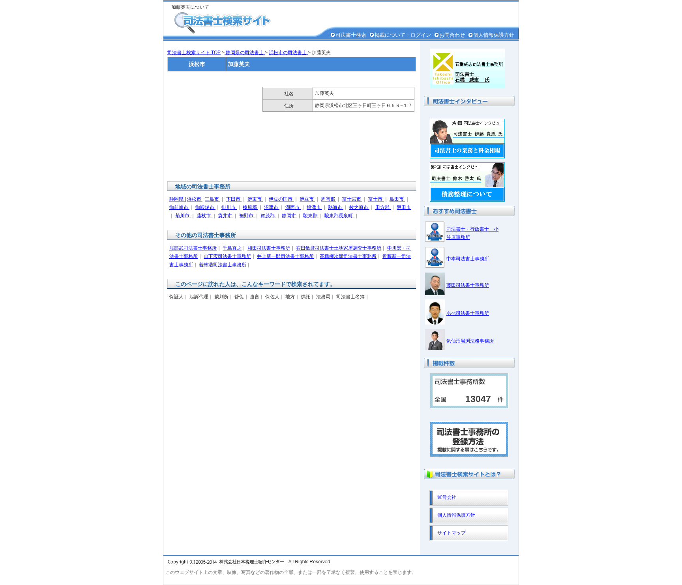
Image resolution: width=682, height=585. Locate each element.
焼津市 (314, 207)
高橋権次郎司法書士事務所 (348, 256)
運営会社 (446, 497)
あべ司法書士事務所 (467, 313)
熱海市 (335, 207)
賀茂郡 (268, 215)
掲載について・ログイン (403, 35)
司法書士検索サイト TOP (194, 52)
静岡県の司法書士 (245, 52)
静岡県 (177, 199)
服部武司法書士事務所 (193, 248)
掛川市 (229, 207)
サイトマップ (451, 533)
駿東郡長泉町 (339, 215)
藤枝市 (204, 215)
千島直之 (232, 248)
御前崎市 (179, 207)
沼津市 (271, 207)
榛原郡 (250, 207)
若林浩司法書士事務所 (222, 264)
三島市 (212, 199)
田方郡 (383, 207)
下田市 (234, 199)
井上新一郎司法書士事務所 (285, 256)
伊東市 (255, 199)
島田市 (397, 199)
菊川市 (183, 215)
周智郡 (328, 199)
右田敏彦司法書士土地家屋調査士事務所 (338, 248)
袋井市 (225, 215)
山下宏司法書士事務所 (227, 256)
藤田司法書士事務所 (467, 285)
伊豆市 (307, 199)
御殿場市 (205, 207)
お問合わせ (452, 35)
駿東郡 (311, 215)
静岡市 (289, 215)
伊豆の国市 (281, 199)
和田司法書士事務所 (268, 248)
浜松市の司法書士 (288, 52)
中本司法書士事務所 (467, 258)
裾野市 (247, 215)
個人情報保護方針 (493, 35)
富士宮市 (352, 199)
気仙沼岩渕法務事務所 (470, 341)
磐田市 (404, 207)
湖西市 (293, 207)
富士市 (376, 199)
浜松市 (194, 199)
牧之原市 (359, 207)
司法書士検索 (350, 35)
